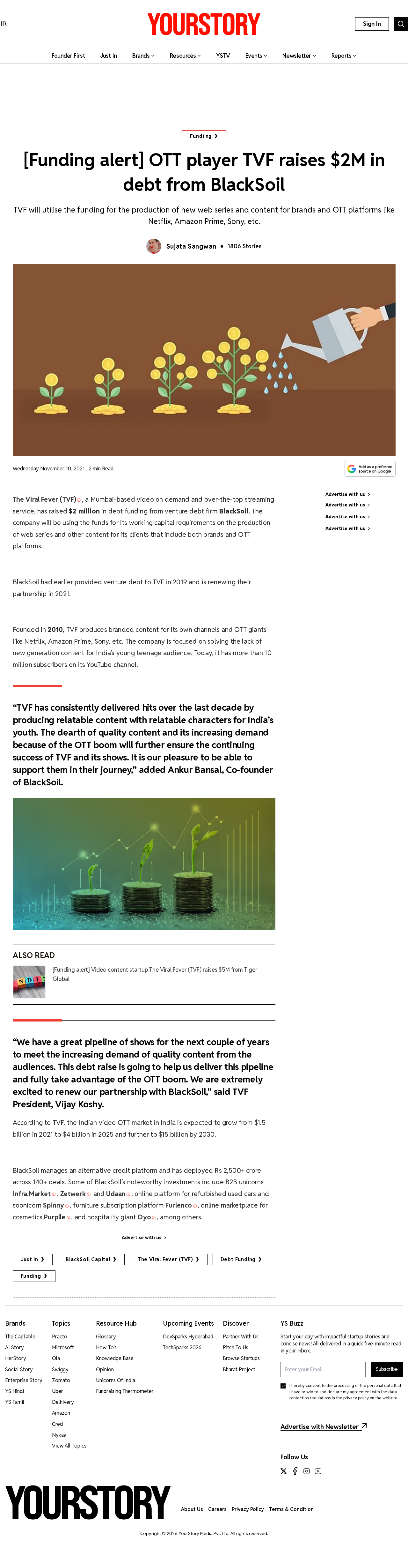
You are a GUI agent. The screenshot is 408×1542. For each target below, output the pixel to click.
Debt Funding (238, 1259)
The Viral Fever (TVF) (165, 1259)
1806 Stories (245, 246)
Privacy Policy (248, 1509)
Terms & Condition (291, 1509)
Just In (30, 1259)
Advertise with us (141, 1237)
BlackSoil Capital (88, 1259)
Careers (217, 1509)
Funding (201, 136)
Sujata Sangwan (191, 246)
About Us (192, 1509)
